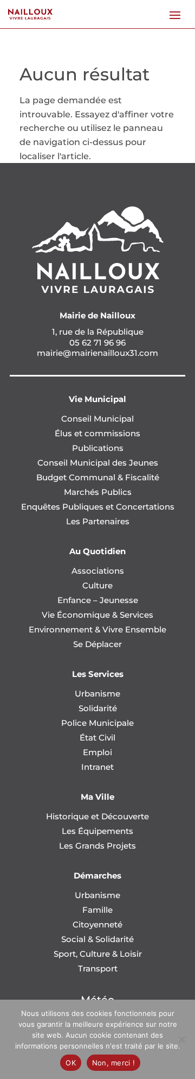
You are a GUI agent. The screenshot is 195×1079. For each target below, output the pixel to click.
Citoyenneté (97, 924)
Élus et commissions (97, 433)
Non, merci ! (113, 1062)
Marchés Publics (98, 492)
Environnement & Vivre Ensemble (97, 629)
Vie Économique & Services (97, 615)
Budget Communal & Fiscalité (97, 477)
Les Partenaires (97, 521)
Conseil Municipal (97, 418)
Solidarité (98, 708)
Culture (97, 585)
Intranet (97, 767)
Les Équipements (97, 831)
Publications (97, 448)
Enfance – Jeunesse (97, 600)
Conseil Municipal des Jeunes (97, 462)
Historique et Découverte (97, 816)
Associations (98, 571)
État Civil (97, 737)
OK (71, 1062)
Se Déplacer (97, 644)
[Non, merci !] (181, 1039)
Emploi (97, 752)
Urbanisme (97, 693)
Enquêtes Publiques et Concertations (97, 506)
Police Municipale (97, 723)
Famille (97, 910)
